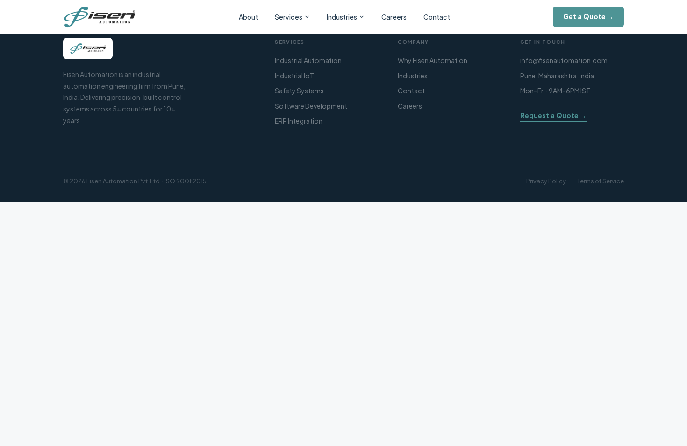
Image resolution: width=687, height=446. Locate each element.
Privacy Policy (546, 181)
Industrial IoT (294, 75)
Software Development (311, 106)
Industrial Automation (308, 60)
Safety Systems (299, 90)
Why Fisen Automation (432, 60)
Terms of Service (600, 181)
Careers (394, 17)
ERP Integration (298, 121)
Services (288, 17)
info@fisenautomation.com (564, 60)
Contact (436, 17)
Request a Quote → (553, 115)
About (248, 17)
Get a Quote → (588, 16)
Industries (342, 17)
